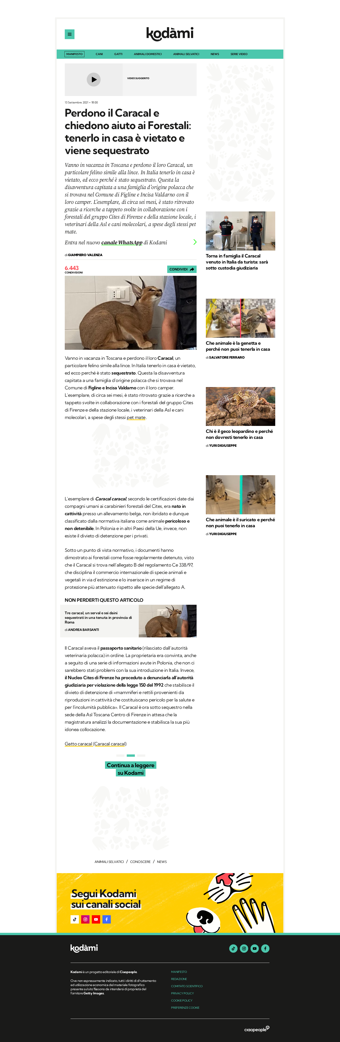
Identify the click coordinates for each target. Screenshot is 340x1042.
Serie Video (239, 54)
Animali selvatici (186, 54)
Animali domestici (148, 54)
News (215, 54)
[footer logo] (114, 948)
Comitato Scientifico (187, 986)
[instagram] (244, 948)
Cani (99, 54)
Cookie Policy (181, 1000)
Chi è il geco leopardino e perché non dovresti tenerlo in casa (239, 434)
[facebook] (265, 948)
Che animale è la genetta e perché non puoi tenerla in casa (238, 346)
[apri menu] (69, 34)
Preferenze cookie (185, 1007)
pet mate (136, 417)
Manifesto (74, 54)
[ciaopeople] (256, 1029)
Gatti (118, 54)
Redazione (179, 979)
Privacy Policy (182, 993)
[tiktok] (233, 948)
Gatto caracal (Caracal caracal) (95, 744)
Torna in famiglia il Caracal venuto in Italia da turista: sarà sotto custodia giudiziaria (237, 262)
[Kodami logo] (170, 34)
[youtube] (254, 948)
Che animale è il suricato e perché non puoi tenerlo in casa (240, 522)
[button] (75, 919)
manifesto (179, 972)
